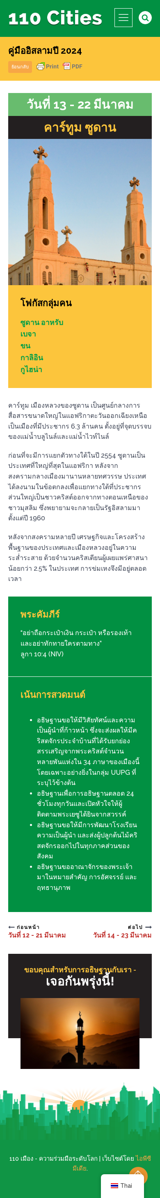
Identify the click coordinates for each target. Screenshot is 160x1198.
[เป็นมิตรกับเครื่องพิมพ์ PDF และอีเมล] (59, 70)
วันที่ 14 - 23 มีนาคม (122, 935)
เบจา (28, 333)
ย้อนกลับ (20, 67)
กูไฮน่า (31, 369)
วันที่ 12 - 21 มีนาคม (37, 935)
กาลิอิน (32, 357)
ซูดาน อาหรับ (42, 322)
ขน (25, 345)
